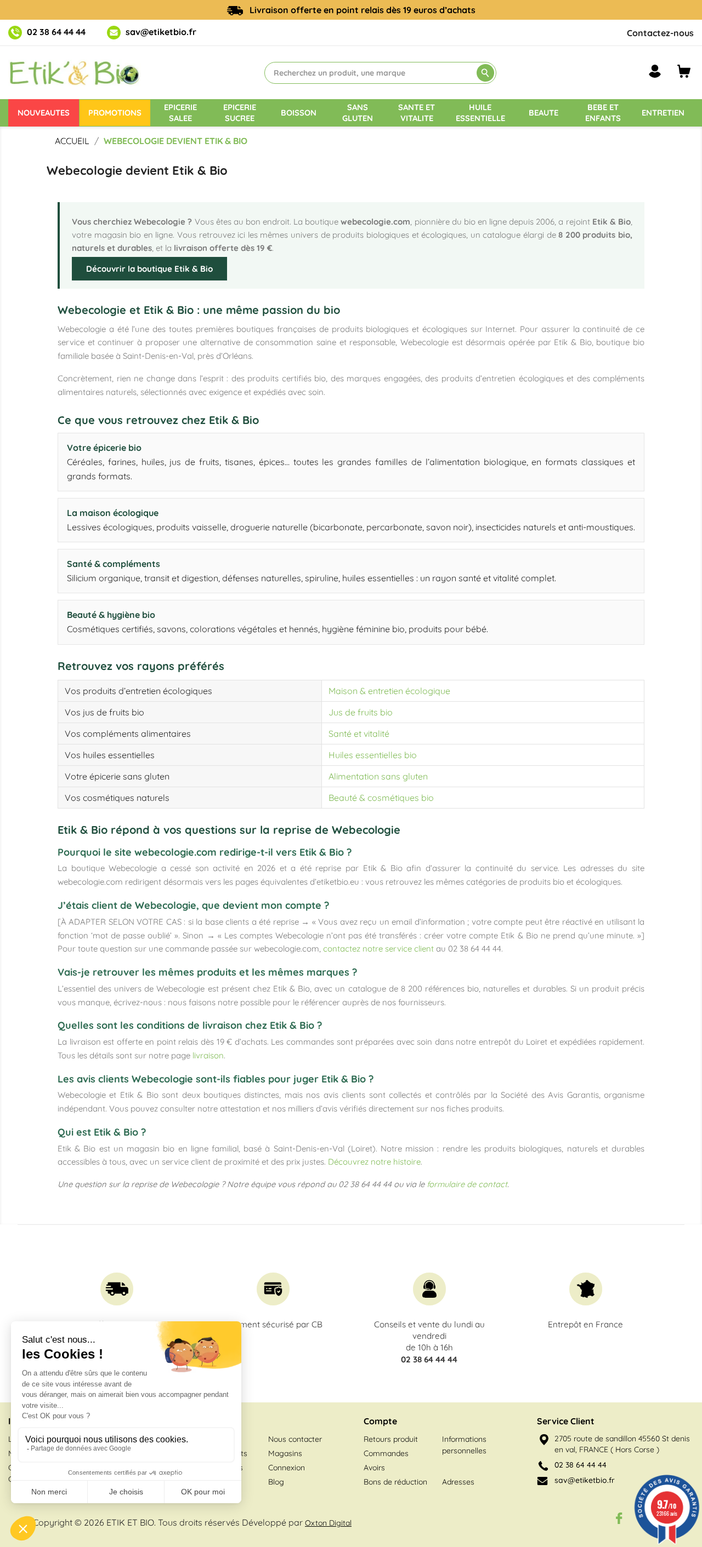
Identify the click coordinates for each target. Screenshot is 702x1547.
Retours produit (391, 1439)
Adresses (458, 1482)
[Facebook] (619, 1518)
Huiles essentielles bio (373, 754)
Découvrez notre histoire (374, 1161)
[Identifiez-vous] (655, 71)
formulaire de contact (467, 1184)
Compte (380, 1421)
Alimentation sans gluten (378, 776)
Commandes (386, 1453)
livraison (208, 1055)
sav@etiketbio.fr (161, 31)
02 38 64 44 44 (56, 31)
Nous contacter (295, 1439)
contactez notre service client (378, 948)
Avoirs (374, 1467)
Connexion (286, 1467)
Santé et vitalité (359, 733)
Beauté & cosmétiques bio (381, 797)
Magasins (285, 1453)
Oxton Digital (328, 1523)
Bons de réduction (395, 1482)
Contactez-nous (660, 32)
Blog (276, 1482)
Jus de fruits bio (361, 712)
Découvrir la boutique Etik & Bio (149, 268)
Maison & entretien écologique (389, 690)
